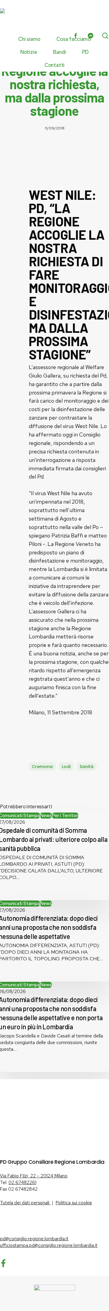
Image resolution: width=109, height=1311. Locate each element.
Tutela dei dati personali (25, 1203)
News (46, 816)
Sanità (87, 767)
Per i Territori (65, 816)
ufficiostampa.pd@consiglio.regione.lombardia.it (48, 1245)
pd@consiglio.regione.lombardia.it (34, 1239)
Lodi (66, 767)
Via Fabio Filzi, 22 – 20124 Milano (34, 1176)
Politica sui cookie (74, 1203)
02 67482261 (22, 1183)
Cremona (42, 767)
